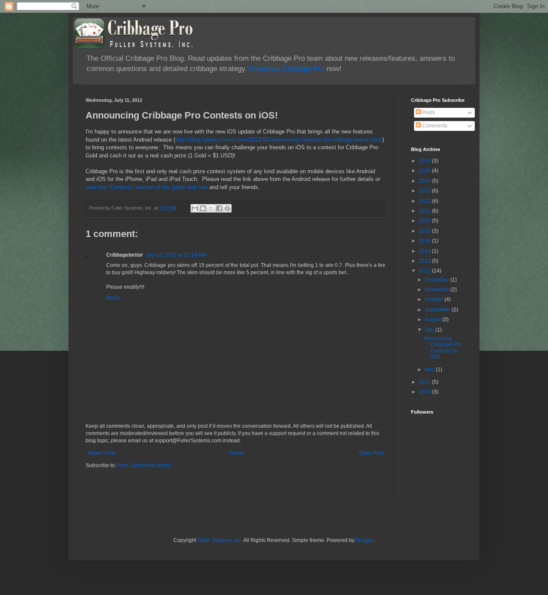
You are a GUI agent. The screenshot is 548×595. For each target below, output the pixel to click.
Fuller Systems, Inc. (219, 540)
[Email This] (195, 208)
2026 (425, 161)
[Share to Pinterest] (227, 208)
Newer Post (101, 453)
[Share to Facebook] (219, 208)
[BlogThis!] (203, 208)
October (434, 299)
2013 (425, 261)
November (437, 290)
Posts (428, 112)
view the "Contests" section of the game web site (147, 187)
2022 (425, 201)
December (437, 280)
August (433, 320)
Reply (113, 298)
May (430, 370)
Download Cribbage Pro (287, 69)
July (430, 330)
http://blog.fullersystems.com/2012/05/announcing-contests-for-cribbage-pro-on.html (278, 139)
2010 (425, 392)
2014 (425, 251)
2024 (425, 181)
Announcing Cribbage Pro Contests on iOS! (443, 347)
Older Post (371, 453)
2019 (425, 231)
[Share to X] (211, 208)
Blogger (365, 540)
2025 (425, 171)
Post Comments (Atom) (144, 465)
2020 (425, 221)
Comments (434, 126)
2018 (425, 241)
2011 (425, 382)
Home (237, 453)
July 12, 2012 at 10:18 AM (176, 255)
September (438, 310)
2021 (425, 211)
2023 (425, 191)
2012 (425, 271)
